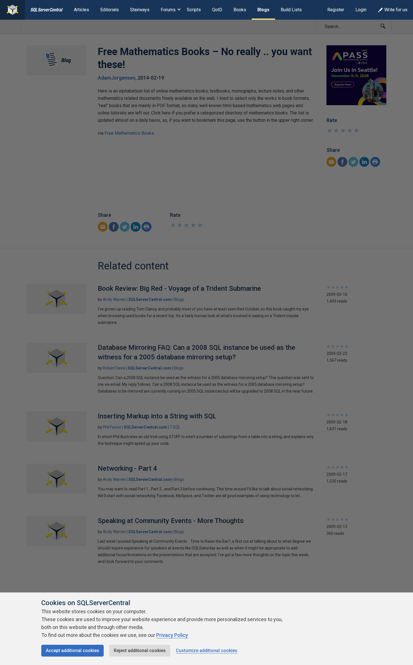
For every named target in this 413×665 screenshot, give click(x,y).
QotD (217, 9)
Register (335, 9)
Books (239, 9)
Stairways (139, 9)
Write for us (395, 9)
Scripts (194, 9)
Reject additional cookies (140, 650)
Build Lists (291, 9)
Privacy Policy (172, 635)
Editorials (109, 9)
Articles (81, 9)
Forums (168, 9)
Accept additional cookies (72, 650)
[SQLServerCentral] (12, 10)
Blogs (263, 9)
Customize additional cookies (206, 650)
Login (360, 9)
